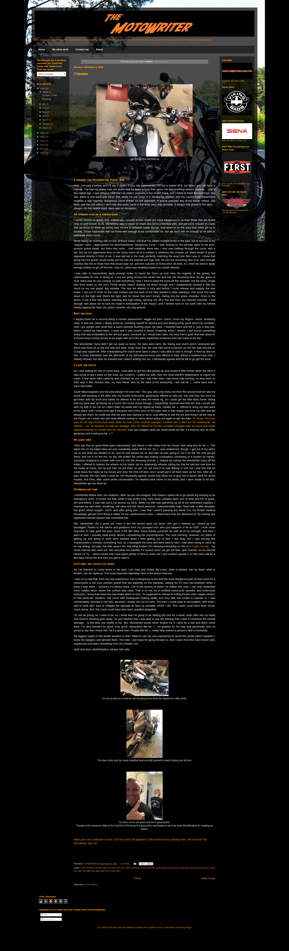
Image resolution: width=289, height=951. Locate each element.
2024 (42, 137)
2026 (42, 89)
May (44, 112)
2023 (42, 141)
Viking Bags (46, 99)
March (45, 120)
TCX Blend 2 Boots (49, 95)
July (44, 104)
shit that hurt (203, 868)
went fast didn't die (86, 871)
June (44, 108)
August (45, 92)
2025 (42, 133)
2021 (42, 149)
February (46, 124)
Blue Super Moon (196, 546)
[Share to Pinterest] (151, 863)
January (45, 128)
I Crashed (81, 74)
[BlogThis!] (143, 863)
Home (41, 49)
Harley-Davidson (132, 868)
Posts (45, 915)
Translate (57, 78)
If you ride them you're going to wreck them (160, 868)
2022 (42, 145)
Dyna (105, 868)
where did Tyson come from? (108, 871)
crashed (90, 868)
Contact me (82, 49)
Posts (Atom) (92, 884)
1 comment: (125, 864)
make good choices (188, 868)
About (99, 49)
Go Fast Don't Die (116, 868)
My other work (60, 49)
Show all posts (161, 61)
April (44, 116)
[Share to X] (146, 863)
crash (83, 868)
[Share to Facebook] (148, 863)
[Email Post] (135, 864)
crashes (98, 868)
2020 (42, 153)
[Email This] (140, 863)
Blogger (188, 927)
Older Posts (208, 878)
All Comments (49, 919)
